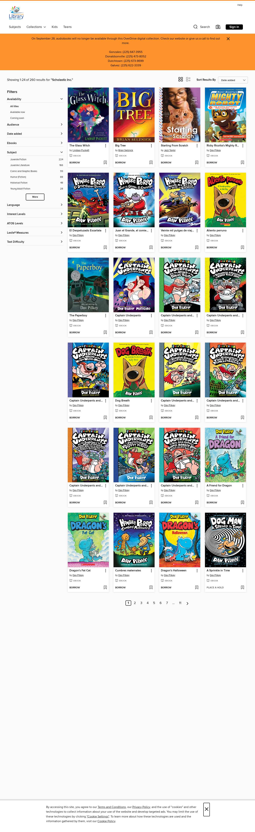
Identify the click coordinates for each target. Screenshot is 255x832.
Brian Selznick (125, 150)
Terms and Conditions (112, 807)
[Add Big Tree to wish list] (151, 162)
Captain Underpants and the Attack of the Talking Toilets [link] (178, 315)
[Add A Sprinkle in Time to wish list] (242, 587)
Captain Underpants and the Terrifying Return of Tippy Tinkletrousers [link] (224, 400)
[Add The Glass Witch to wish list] (105, 162)
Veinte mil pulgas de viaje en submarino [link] (178, 230)
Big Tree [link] (120, 145)
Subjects (15, 27)
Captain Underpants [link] (128, 315)
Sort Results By (206, 80)
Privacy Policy (141, 807)
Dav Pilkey (215, 150)
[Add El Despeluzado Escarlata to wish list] (105, 247)
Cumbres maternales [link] (128, 570)
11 (180, 603)
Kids (55, 27)
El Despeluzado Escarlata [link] (85, 230)
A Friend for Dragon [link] (219, 485)
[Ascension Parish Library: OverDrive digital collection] (16, 13)
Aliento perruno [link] (217, 230)
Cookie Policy (106, 821)
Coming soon (17, 118)
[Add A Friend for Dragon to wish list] (242, 502)
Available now (17, 112)
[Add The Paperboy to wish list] (105, 332)
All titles (14, 106)
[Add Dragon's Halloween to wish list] (196, 587)
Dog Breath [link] (122, 400)
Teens (67, 27)
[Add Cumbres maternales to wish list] (151, 587)
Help (239, 5)
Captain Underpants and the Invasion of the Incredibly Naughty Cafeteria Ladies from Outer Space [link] (86, 485)
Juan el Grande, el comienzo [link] (132, 230)
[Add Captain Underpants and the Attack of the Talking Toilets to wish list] (196, 332)
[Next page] (187, 603)
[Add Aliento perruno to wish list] (242, 247)
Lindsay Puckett (81, 150)
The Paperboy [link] (78, 315)
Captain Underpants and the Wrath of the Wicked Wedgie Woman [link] (86, 400)
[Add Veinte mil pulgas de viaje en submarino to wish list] (196, 247)
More (35, 197)
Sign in (234, 27)
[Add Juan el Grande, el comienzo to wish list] (151, 247)
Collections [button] (35, 27)
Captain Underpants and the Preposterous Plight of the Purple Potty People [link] (132, 485)
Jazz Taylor (169, 150)
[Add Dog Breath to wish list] (151, 417)
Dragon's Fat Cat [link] (80, 570)
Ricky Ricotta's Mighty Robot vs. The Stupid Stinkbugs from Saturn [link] (224, 145)
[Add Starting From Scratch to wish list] (196, 162)
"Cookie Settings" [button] (98, 816)
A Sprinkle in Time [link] (218, 570)
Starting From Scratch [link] (174, 145)
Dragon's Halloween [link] (173, 570)
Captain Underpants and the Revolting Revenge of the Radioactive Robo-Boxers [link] (178, 400)
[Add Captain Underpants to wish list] (151, 332)
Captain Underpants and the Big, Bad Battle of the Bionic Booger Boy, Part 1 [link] (178, 485)
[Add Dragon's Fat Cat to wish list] (105, 587)
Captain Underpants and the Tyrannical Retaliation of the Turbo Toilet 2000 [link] (224, 315)
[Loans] (218, 27)
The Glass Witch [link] (79, 145)
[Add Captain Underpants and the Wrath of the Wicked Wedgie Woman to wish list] (105, 417)
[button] (201, 27)
